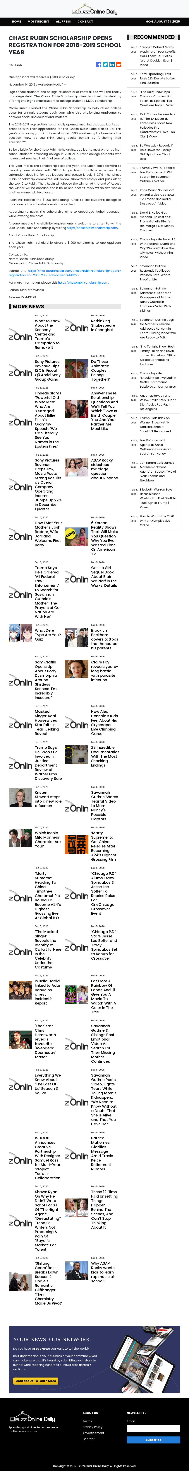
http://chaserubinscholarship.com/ (92, 228)
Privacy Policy (92, 1427)
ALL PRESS (63, 21)
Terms (87, 1421)
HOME (16, 21)
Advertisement (93, 1433)
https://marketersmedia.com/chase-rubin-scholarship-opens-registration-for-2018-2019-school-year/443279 (65, 273)
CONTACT (85, 21)
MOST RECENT (38, 21)
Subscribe (153, 1440)
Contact (89, 1439)
